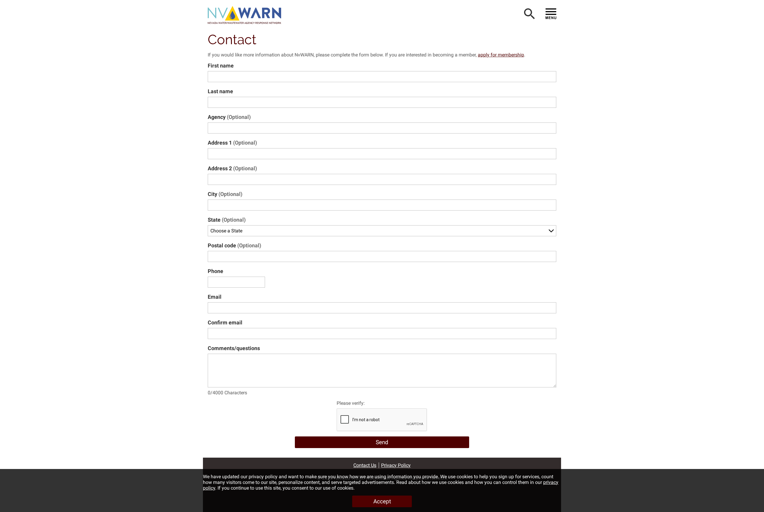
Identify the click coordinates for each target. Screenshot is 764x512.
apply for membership (501, 55)
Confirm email (225, 322)
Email (214, 297)
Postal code (234, 245)
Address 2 (232, 168)
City (225, 194)
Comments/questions (234, 348)
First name (221, 65)
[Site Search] (529, 13)
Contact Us (364, 465)
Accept (382, 501)
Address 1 (232, 143)
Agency (229, 117)
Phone (215, 271)
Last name (220, 91)
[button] (246, 15)
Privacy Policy (396, 465)
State (227, 220)
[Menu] (551, 13)
